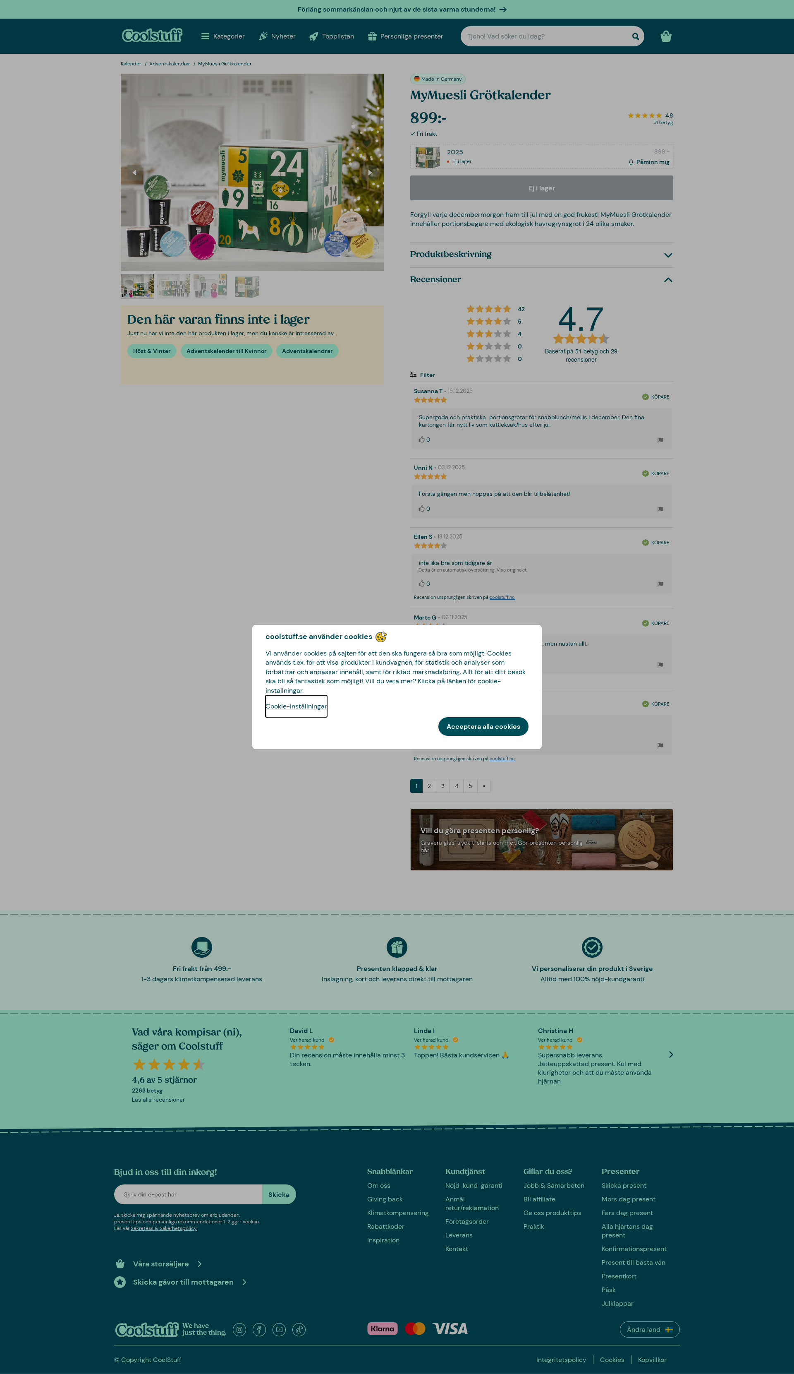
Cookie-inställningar (296, 706)
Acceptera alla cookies (483, 726)
